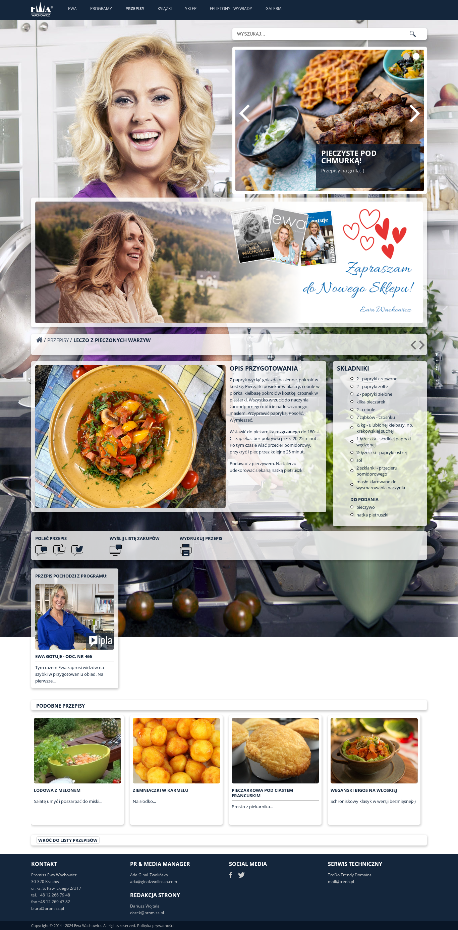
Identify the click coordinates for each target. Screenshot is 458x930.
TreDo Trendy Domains (349, 875)
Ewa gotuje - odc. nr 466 (63, 656)
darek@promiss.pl (147, 913)
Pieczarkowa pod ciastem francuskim (262, 793)
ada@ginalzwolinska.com (153, 881)
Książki (165, 8)
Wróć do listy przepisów (68, 840)
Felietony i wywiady (231, 8)
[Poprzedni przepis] (414, 347)
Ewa (72, 8)
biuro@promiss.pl (47, 908)
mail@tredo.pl (341, 881)
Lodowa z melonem (57, 790)
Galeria (274, 8)
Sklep (190, 8)
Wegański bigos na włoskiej (364, 790)
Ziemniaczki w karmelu (160, 790)
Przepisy (134, 8)
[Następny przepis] (423, 347)
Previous (244, 113)
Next (414, 113)
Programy (101, 8)
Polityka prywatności (155, 925)
